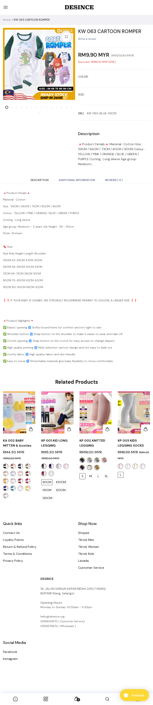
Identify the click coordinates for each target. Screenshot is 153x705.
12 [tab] (61, 107)
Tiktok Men (86, 540)
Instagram (10, 659)
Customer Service (91, 568)
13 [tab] (66, 107)
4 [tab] (22, 107)
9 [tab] (46, 107)
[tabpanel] (39, 64)
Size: (81, 94)
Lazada (83, 561)
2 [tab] (12, 107)
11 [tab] (56, 107)
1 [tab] (7, 107)
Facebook (10, 652)
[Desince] (79, 7)
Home (7, 19)
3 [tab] (17, 107)
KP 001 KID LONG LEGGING (54, 443)
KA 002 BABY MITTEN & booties (17, 443)
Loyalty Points (13, 540)
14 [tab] (71, 107)
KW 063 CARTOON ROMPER (109, 31)
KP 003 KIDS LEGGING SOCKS (131, 443)
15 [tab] (39, 112)
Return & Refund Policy (19, 547)
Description (39, 180)
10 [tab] (51, 107)
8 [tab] (41, 107)
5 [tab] (27, 107)
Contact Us (11, 533)
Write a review (87, 39)
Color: (83, 76)
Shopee (83, 533)
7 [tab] (36, 107)
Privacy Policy (13, 561)
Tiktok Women (88, 547)
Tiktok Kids (86, 554)
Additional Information (77, 180)
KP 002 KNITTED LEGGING (92, 443)
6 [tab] (31, 107)
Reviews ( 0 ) (114, 180)
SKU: (81, 113)
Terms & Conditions (17, 554)
